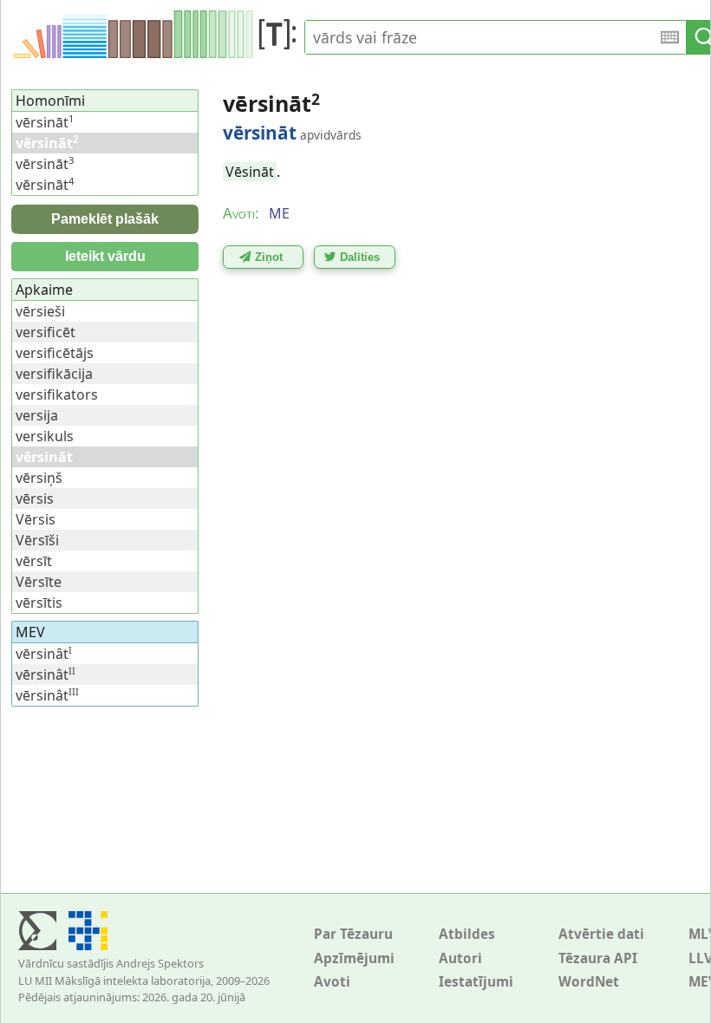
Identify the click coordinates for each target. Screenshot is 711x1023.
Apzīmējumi (354, 958)
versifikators (57, 394)
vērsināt (45, 122)
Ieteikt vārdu (105, 256)
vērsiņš (39, 477)
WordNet (588, 982)
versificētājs (55, 352)
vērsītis (39, 602)
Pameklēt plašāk (105, 219)
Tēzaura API (597, 958)
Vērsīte (39, 581)
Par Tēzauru (353, 934)
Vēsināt (249, 171)
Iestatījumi (476, 982)
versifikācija (54, 373)
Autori (460, 958)
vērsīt (34, 560)
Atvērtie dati (601, 934)
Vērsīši (37, 540)
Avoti (332, 982)
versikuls (45, 436)
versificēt (45, 332)
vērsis (35, 498)
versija (37, 415)
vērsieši (40, 311)
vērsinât (44, 653)
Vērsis (35, 519)
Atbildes (467, 934)
